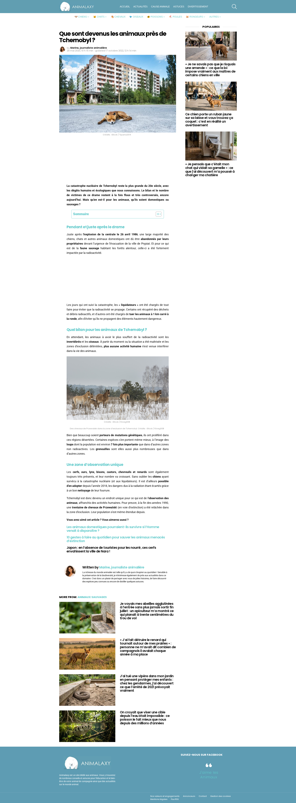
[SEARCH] (234, 6)
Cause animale (160, 6)
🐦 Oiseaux (136, 16)
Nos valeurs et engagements (164, 796)
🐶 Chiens (81, 16)
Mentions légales (158, 799)
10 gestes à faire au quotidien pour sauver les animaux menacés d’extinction (116, 539)
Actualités (140, 6)
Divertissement (198, 6)
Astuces (178, 6)
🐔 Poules (175, 16)
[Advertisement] (118, 160)
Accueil (125, 6)
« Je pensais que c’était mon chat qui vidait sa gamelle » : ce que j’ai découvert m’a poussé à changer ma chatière (210, 169)
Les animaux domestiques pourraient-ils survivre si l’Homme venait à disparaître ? (113, 529)
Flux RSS (175, 799)
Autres (214, 16)
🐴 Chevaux (118, 16)
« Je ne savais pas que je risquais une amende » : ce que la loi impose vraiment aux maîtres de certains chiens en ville (210, 69)
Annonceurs (189, 796)
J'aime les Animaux (208, 775)
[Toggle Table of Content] (157, 214)
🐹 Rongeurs (194, 16)
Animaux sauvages (92, 597)
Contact (203, 796)
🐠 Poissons (155, 16)
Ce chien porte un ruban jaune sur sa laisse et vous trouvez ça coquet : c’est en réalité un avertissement (209, 119)
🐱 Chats (99, 16)
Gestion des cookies (220, 796)
